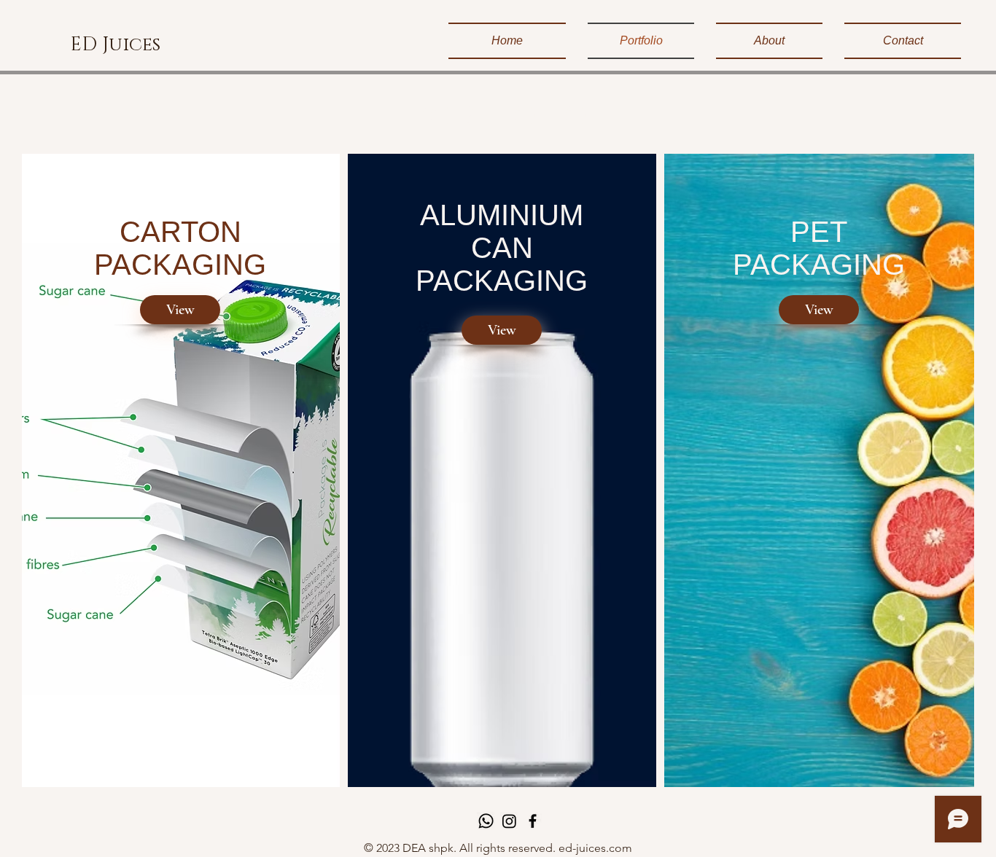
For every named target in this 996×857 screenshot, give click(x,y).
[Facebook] (533, 821)
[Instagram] (509, 821)
